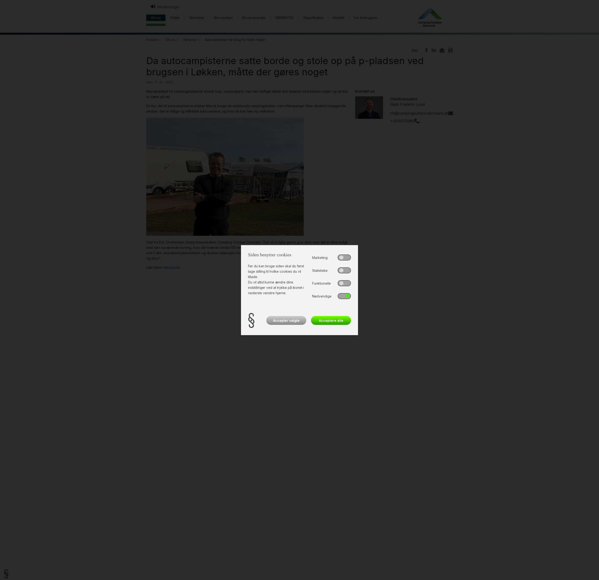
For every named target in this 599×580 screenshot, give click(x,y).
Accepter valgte (286, 321)
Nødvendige (322, 296)
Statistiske (320, 270)
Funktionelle (321, 283)
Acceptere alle (331, 321)
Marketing (320, 258)
